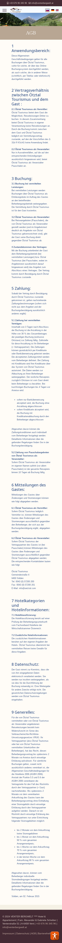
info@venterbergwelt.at (42, 3)
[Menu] (4, 10)
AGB (33, 933)
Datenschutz (22, 933)
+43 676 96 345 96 (18, 3)
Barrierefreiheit (45, 933)
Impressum (8, 933)
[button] (54, 935)
